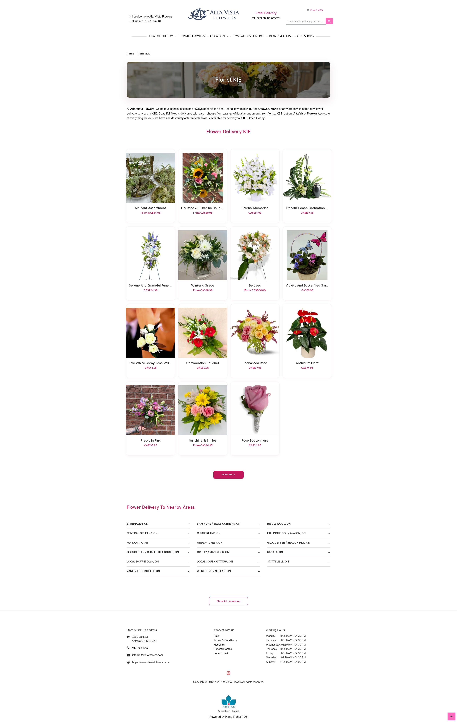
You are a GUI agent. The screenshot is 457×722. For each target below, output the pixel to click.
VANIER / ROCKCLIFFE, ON (143, 571)
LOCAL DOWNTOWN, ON (143, 561)
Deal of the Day (161, 36)
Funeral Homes (223, 648)
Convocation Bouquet (202, 363)
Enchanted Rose (255, 363)
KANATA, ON (275, 552)
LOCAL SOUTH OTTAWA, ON (215, 561)
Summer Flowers (192, 36)
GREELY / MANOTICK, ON (213, 552)
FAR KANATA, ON (137, 542)
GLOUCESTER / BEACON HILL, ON (288, 542)
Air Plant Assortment (150, 208)
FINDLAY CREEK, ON (209, 542)
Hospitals (219, 644)
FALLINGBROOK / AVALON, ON (286, 533)
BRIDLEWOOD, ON (279, 524)
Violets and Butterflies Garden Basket (307, 285)
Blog (216, 635)
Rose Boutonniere (255, 440)
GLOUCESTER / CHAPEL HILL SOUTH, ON (153, 552)
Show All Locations (228, 601)
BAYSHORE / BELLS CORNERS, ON (218, 524)
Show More (228, 474)
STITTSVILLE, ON (278, 561)
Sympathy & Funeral (249, 36)
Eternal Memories (255, 208)
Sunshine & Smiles (203, 440)
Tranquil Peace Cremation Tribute (307, 208)
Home (130, 53)
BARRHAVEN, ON (137, 524)
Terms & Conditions (225, 640)
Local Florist (221, 653)
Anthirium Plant (307, 363)
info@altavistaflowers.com (147, 654)
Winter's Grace (202, 285)
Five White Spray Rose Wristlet (150, 363)
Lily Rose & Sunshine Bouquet (202, 208)
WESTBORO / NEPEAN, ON (214, 571)
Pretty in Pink (150, 440)
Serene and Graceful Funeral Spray (150, 285)
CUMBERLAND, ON (208, 533)
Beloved (255, 285)
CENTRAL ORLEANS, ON (142, 533)
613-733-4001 (152, 21)
